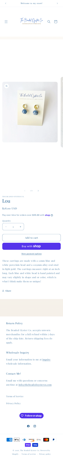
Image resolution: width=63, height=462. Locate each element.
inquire (46, 359)
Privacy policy (45, 454)
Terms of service (29, 454)
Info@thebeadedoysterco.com (35, 384)
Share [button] (8, 290)
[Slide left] (24, 190)
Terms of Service (15, 396)
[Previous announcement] (5, 3)
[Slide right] (38, 190)
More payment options (31, 253)
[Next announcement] (57, 3)
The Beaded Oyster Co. (30, 450)
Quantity (6, 220)
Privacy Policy (13, 403)
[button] (6, 21)
